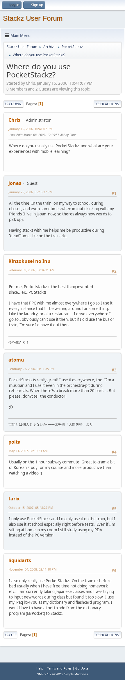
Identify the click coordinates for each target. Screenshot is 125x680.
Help (39, 668)
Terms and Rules (59, 668)
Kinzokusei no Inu (29, 261)
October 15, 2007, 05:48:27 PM (30, 507)
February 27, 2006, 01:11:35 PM (31, 368)
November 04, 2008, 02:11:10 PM (32, 569)
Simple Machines (76, 674)
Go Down (13, 104)
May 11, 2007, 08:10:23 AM (28, 451)
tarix (13, 498)
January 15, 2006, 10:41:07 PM (30, 129)
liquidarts (19, 560)
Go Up (10, 635)
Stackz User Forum (33, 18)
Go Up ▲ (82, 668)
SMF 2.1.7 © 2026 (50, 674)
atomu (16, 360)
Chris (14, 120)
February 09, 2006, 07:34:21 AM (31, 270)
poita (14, 442)
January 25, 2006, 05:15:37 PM (30, 192)
